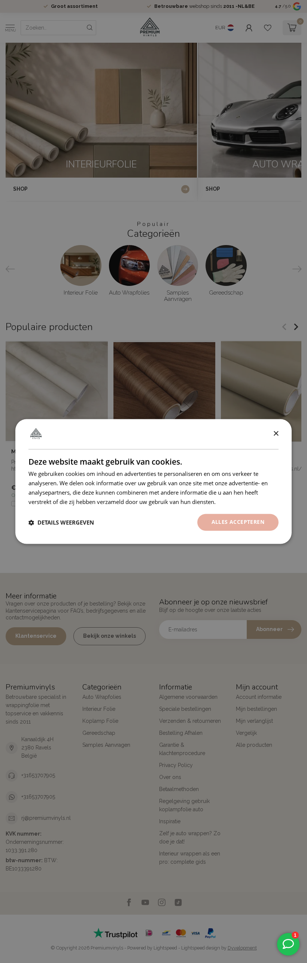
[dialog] (153, 481)
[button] (61, 522)
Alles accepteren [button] (238, 522)
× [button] (276, 434)
